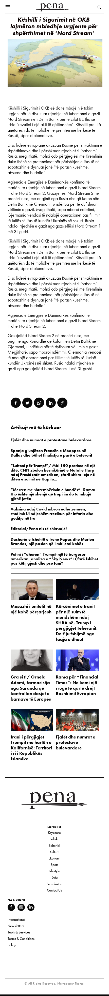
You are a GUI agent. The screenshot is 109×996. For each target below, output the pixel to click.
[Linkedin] (51, 403)
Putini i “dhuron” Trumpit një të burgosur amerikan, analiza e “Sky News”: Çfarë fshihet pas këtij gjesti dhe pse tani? (54, 559)
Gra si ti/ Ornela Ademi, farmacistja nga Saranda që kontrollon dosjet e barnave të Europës (31, 688)
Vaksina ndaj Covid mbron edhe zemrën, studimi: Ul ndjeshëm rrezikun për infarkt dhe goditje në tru (52, 513)
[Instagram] (21, 907)
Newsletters (16, 926)
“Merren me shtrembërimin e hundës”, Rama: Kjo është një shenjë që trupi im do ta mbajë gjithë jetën (53, 494)
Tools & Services (19, 932)
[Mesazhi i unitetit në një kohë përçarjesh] (32, 589)
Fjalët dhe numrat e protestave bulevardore (75, 742)
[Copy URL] (62, 403)
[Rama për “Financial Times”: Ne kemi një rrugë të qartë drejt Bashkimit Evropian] (77, 660)
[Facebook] (16, 403)
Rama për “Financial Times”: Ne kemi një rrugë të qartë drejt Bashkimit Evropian (77, 685)
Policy (12, 945)
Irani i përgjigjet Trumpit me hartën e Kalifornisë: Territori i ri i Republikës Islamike (31, 748)
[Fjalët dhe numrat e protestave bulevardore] (77, 720)
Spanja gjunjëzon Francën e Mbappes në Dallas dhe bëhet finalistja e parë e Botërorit (51, 453)
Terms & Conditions (21, 938)
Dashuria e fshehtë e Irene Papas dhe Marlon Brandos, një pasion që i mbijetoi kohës (52, 542)
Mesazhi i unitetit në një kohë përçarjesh (31, 609)
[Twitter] (27, 403)
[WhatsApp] (39, 403)
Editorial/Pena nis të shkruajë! (39, 528)
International (16, 919)
